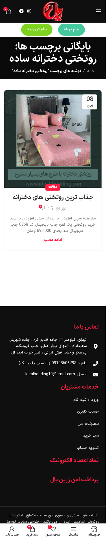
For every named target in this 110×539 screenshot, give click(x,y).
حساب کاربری (88, 412)
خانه (90, 71)
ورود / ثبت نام (86, 400)
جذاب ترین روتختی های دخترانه (53, 197)
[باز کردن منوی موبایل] (98, 11)
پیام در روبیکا (37, 29)
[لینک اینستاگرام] (29, 11)
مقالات (53, 187)
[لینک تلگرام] (21, 11)
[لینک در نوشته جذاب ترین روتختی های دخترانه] (53, 139)
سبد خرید (91, 436)
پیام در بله (71, 29)
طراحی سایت (28, 522)
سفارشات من (88, 424)
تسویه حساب (88, 448)
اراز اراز (61, 209)
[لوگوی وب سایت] (53, 11)
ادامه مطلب (53, 240)
